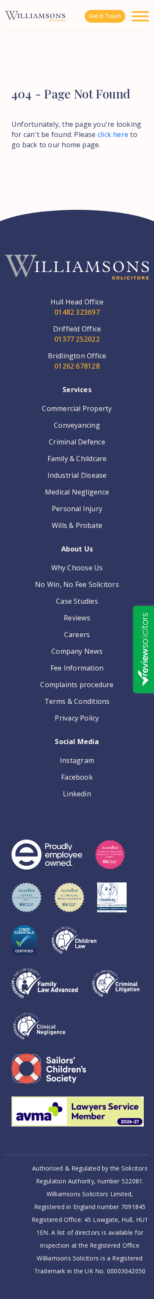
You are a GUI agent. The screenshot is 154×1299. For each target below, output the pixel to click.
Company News (77, 651)
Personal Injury (77, 508)
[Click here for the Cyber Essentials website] (24, 946)
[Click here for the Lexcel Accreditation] (26, 903)
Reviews (77, 618)
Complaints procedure (76, 684)
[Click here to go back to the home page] (77, 276)
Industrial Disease (77, 475)
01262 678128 (77, 366)
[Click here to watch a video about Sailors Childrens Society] (48, 1075)
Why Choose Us (77, 567)
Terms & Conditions (77, 701)
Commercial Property (77, 408)
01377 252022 (77, 339)
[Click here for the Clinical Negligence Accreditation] (39, 1032)
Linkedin (77, 793)
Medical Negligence (77, 492)
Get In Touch (105, 16)
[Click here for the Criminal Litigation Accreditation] (116, 989)
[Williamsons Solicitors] (35, 15)
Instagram (77, 760)
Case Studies (77, 601)
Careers (77, 634)
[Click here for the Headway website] (112, 903)
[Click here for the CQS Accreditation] (110, 861)
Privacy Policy (77, 718)
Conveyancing (77, 425)
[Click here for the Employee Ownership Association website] (47, 861)
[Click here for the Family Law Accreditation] (44, 989)
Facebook (77, 777)
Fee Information (77, 668)
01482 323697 (77, 312)
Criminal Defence (77, 442)
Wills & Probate (77, 525)
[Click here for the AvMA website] (77, 1117)
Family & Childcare (77, 458)
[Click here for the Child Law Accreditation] (74, 946)
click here (113, 134)
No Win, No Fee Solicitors (77, 584)
